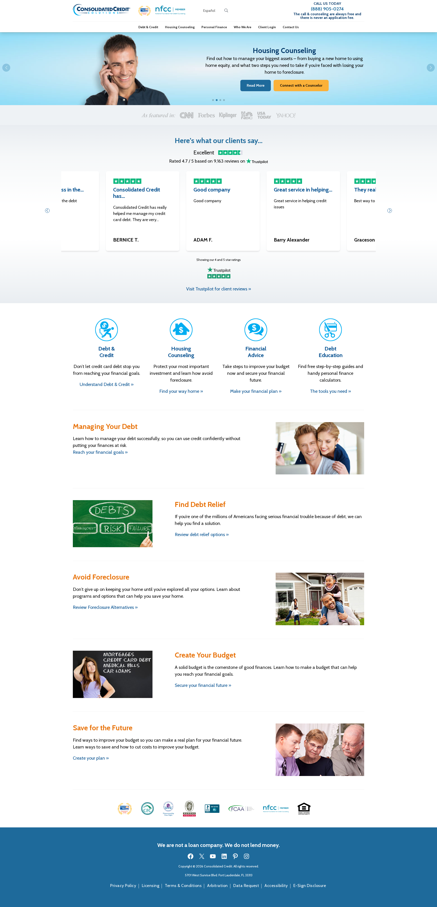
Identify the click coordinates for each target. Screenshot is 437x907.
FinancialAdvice (255, 351)
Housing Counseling (180, 27)
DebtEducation (331, 351)
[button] (144, 11)
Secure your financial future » (203, 685)
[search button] (226, 11)
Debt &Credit (106, 351)
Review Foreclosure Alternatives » (105, 607)
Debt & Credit (148, 27)
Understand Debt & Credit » (107, 384)
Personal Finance (214, 27)
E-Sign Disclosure (309, 885)
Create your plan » (91, 758)
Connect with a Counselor (301, 85)
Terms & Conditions (183, 885)
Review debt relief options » (202, 534)
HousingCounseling (181, 351)
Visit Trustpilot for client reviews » (218, 289)
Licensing (151, 885)
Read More (255, 85)
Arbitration (217, 885)
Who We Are (242, 27)
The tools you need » (330, 391)
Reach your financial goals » (100, 452)
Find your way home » (181, 391)
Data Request (246, 885)
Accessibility (276, 885)
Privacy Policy (123, 885)
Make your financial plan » (256, 391)
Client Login (267, 27)
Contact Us (291, 27)
